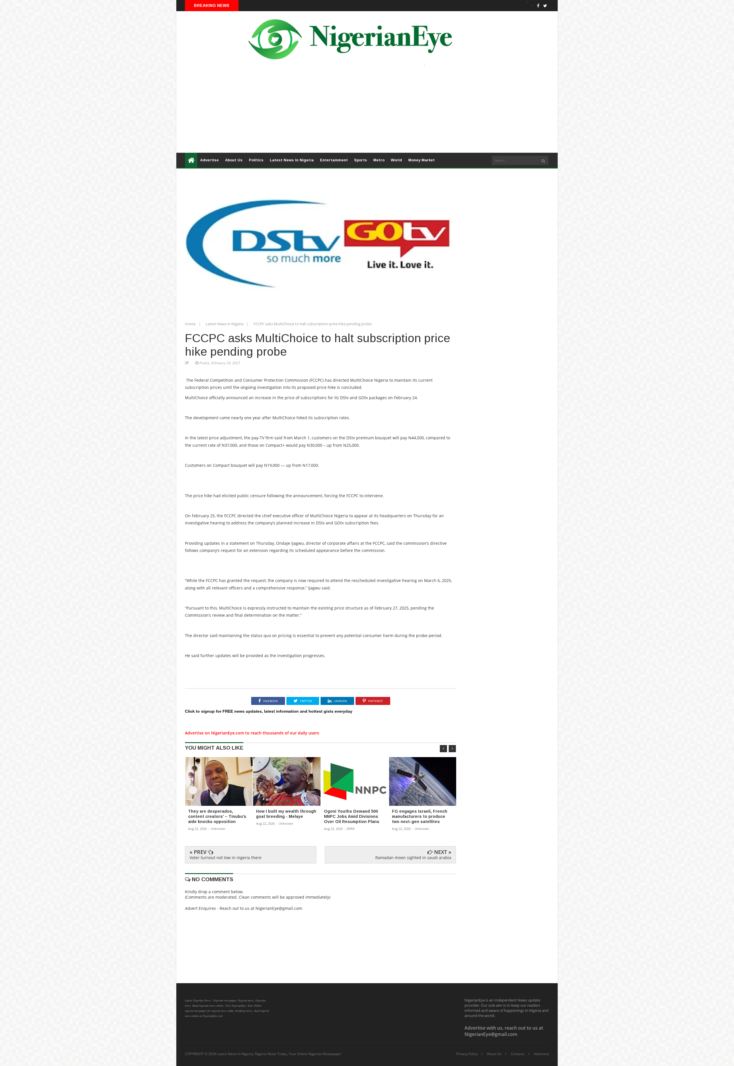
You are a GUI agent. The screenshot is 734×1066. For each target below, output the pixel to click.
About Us (234, 160)
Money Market (421, 160)
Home (190, 323)
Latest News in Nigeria (225, 323)
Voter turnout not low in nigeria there (225, 857)
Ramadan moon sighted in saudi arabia (413, 857)
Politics (256, 160)
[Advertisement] (348, 112)
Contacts (518, 1054)
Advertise (209, 160)
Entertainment (334, 160)
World (396, 160)
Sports (360, 160)
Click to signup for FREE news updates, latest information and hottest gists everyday (268, 711)
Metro (378, 160)
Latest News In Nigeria (292, 160)
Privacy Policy (467, 1054)
